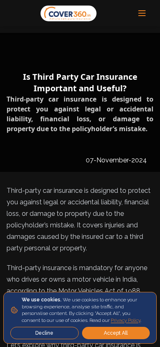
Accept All (116, 333)
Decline (44, 333)
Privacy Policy (125, 320)
